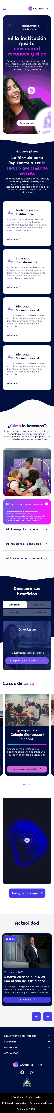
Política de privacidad (14, 1103)
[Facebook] (22, 1072)
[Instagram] (32, 1072)
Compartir (10, 1041)
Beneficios (10, 1047)
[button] (5, 8)
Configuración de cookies (27, 1097)
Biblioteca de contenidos (20, 1036)
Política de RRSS (25, 1109)
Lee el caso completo (25, 769)
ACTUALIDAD (11, 1053)
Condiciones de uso (41, 1103)
